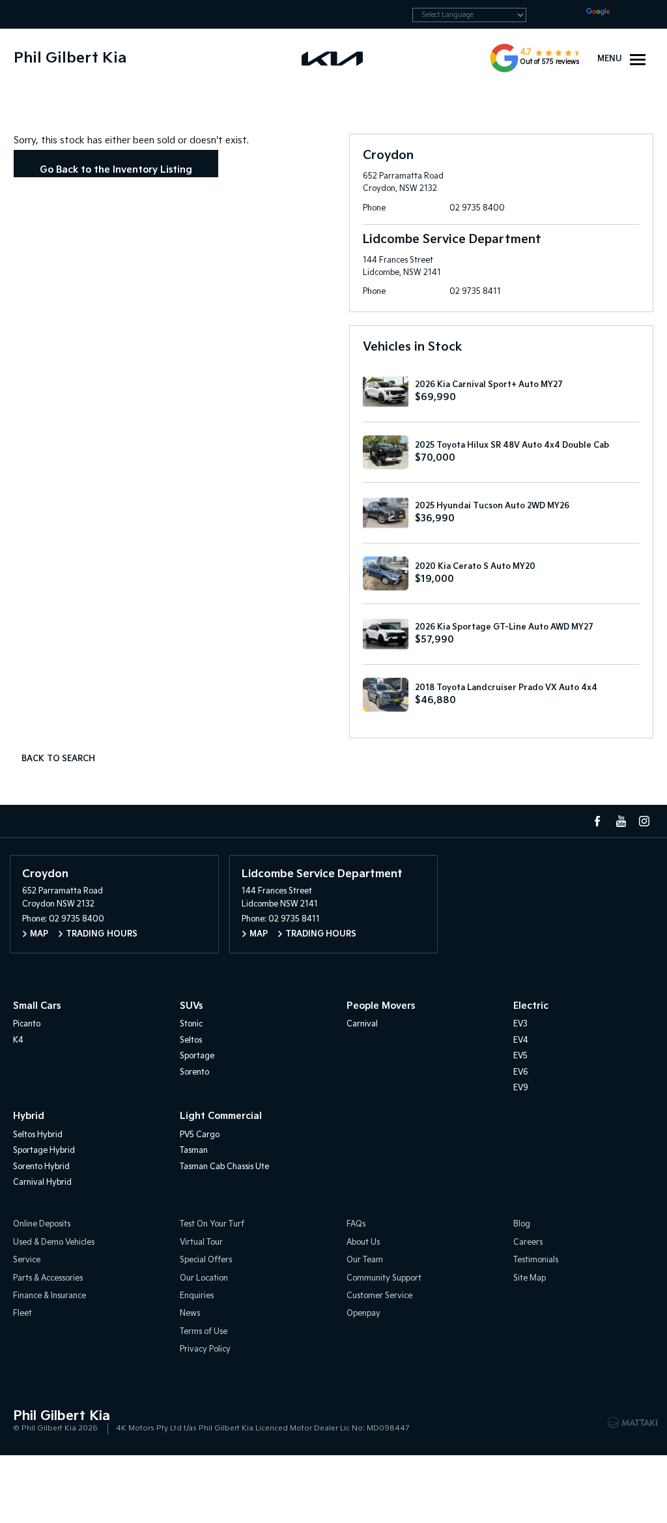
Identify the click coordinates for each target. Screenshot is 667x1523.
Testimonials (535, 1260)
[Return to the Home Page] (25, 1421)
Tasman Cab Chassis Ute (224, 1167)
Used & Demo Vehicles (53, 1242)
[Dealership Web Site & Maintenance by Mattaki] (632, 1422)
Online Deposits (41, 1224)
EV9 (520, 1088)
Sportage (197, 1056)
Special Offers (206, 1260)
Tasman (194, 1150)
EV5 (520, 1056)
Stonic (191, 1024)
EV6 (520, 1072)
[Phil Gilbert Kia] (333, 58)
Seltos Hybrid (38, 1135)
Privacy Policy (205, 1349)
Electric (530, 1005)
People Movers (381, 1005)
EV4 (520, 1040)
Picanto (26, 1024)
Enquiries (197, 1296)
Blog (521, 1224)
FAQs (356, 1224)
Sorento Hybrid (41, 1167)
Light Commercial (221, 1116)
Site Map (529, 1278)
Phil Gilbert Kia (70, 58)
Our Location (204, 1278)
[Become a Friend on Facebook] (597, 821)
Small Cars (37, 1005)
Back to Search (58, 759)
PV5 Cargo (200, 1135)
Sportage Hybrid (44, 1150)
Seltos (191, 1040)
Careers (528, 1242)
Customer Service (379, 1296)
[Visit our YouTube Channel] (621, 821)
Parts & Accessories (48, 1278)
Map (39, 934)
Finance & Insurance (49, 1296)
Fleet (22, 1313)
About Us (363, 1242)
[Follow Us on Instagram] (644, 821)
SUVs (191, 1005)
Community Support (384, 1278)
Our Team (365, 1260)
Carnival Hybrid (42, 1182)
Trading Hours (101, 934)
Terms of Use (203, 1332)
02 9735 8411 (475, 292)
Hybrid (28, 1116)
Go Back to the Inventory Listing (116, 169)
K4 (18, 1040)
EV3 (520, 1024)
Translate (633, 14)
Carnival (362, 1024)
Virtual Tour (201, 1242)
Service (26, 1260)
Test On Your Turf (212, 1224)
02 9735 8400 (477, 208)
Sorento (194, 1072)
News (190, 1313)
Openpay (363, 1313)
